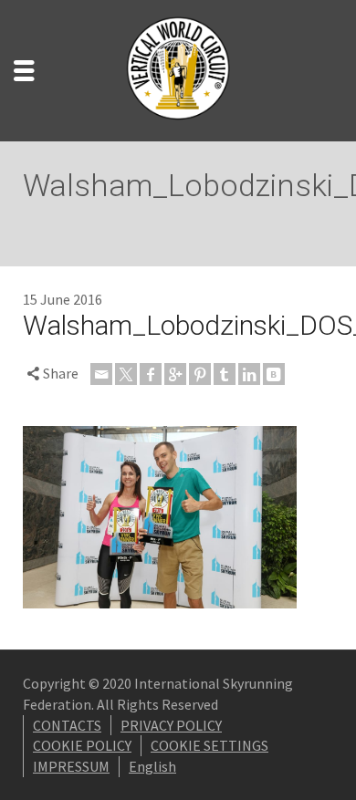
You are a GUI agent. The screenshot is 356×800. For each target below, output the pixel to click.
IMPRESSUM (71, 766)
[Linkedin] (249, 374)
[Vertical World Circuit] (178, 68)
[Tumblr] (225, 374)
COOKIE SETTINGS (209, 745)
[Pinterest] (200, 374)
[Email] (101, 374)
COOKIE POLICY (82, 745)
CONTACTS (67, 725)
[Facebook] (151, 374)
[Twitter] (126, 374)
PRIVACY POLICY (171, 725)
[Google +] (175, 374)
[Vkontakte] (274, 374)
